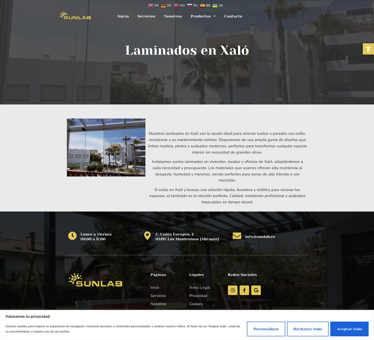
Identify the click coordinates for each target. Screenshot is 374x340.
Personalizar (266, 329)
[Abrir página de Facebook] (244, 290)
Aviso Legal (199, 287)
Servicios (146, 16)
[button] (368, 49)
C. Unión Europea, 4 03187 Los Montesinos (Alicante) (187, 236)
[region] (187, 325)
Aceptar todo (349, 329)
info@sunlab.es (260, 236)
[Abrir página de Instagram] (232, 290)
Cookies (196, 303)
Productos (201, 16)
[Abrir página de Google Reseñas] (256, 290)
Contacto (233, 16)
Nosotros (173, 16)
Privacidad (198, 295)
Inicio (123, 16)
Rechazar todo (307, 329)
